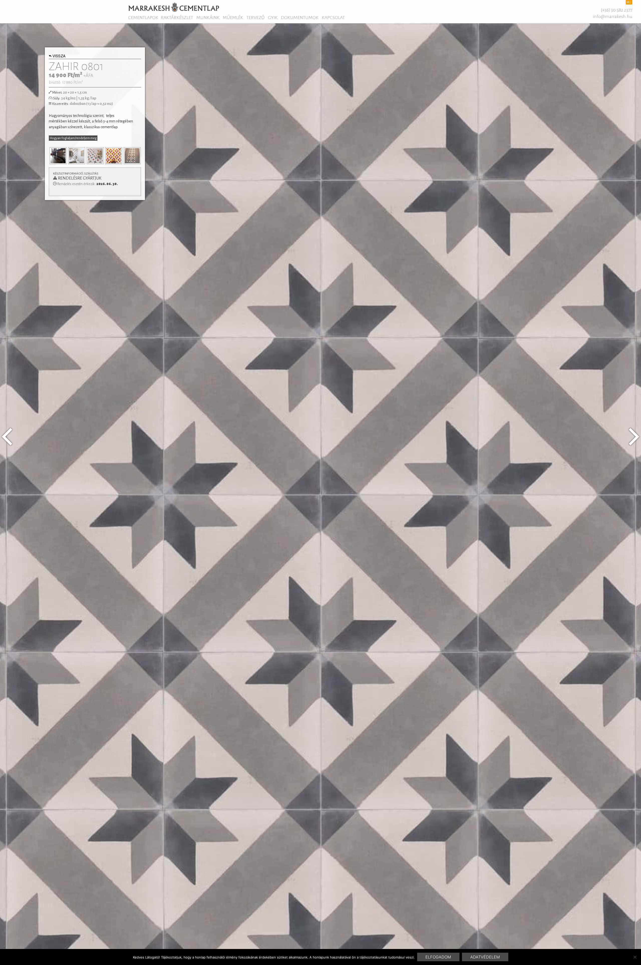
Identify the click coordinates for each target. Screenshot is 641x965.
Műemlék (233, 17)
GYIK (273, 17)
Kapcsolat (333, 17)
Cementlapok (143, 17)
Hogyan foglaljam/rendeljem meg (73, 138)
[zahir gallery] (64, 155)
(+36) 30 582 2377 (616, 10)
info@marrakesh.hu (612, 16)
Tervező (255, 17)
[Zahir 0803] (634, 437)
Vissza (59, 56)
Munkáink (208, 17)
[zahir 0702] (7, 437)
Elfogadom (438, 956)
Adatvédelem (485, 956)
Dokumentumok (299, 17)
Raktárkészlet (177, 17)
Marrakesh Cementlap (173, 7)
